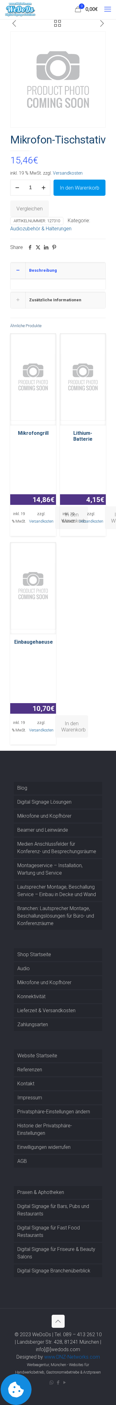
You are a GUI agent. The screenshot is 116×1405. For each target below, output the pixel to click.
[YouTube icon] (64, 1382)
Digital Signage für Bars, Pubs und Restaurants (53, 1210)
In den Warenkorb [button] (73, 726)
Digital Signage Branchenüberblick (53, 1271)
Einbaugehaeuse (33, 642)
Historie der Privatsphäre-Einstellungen (44, 1129)
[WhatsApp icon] (51, 1382)
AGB (22, 1161)
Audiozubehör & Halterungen (40, 229)
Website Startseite (37, 1056)
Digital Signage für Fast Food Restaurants (48, 1231)
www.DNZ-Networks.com (72, 1357)
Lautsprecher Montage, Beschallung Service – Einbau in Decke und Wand (56, 890)
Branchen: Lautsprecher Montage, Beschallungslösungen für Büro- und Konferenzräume (55, 915)
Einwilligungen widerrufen (44, 1147)
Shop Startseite (34, 954)
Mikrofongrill (33, 433)
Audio (23, 968)
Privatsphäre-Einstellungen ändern (53, 1112)
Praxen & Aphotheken (40, 1192)
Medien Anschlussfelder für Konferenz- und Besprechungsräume (56, 847)
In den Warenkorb (79, 188)
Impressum (29, 1098)
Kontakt (25, 1084)
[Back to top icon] (58, 1321)
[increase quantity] (43, 187)
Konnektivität (31, 996)
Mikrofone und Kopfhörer (44, 816)
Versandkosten (68, 173)
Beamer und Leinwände (42, 830)
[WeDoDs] (20, 9)
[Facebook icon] (58, 1382)
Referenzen (29, 1070)
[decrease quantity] (17, 187)
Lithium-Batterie (82, 436)
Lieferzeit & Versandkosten (46, 1010)
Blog (22, 788)
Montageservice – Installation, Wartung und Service (50, 869)
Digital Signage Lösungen (44, 802)
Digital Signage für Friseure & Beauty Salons (56, 1253)
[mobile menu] (107, 9)
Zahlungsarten (32, 1024)
